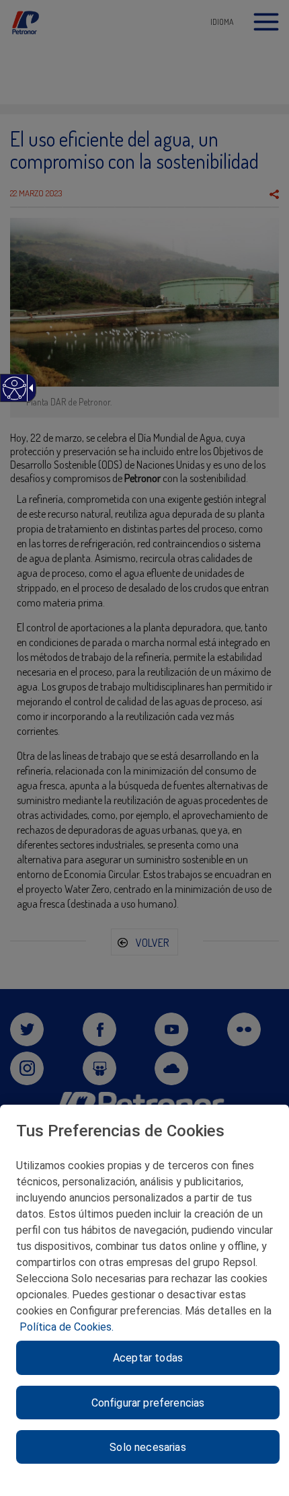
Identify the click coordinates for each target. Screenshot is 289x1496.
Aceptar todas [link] (148, 1357)
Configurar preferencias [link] (148, 1402)
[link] (14, 395)
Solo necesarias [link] (147, 1447)
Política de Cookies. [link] (66, 1327)
